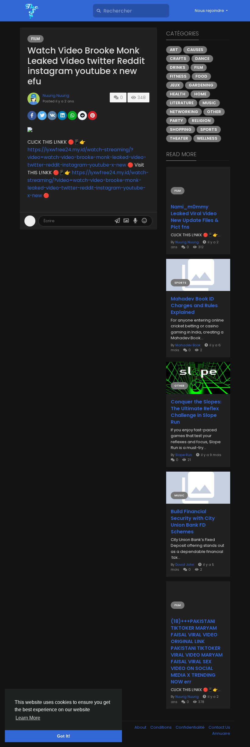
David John (184, 564)
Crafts (178, 58)
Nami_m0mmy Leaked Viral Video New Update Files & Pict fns (195, 217)
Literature (182, 103)
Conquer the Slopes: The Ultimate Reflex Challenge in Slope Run (196, 412)
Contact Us (219, 727)
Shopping (180, 129)
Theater (179, 138)
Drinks (177, 67)
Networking (184, 112)
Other (214, 112)
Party (176, 120)
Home (200, 94)
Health (177, 94)
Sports (208, 129)
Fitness (178, 76)
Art (174, 50)
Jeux (175, 85)
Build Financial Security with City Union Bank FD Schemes (193, 521)
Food (201, 76)
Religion (201, 120)
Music (209, 103)
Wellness (207, 138)
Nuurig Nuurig (56, 95)
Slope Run (183, 454)
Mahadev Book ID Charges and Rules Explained (194, 306)
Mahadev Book (188, 345)
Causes (195, 50)
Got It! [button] (63, 736)
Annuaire (221, 733)
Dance (202, 58)
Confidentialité (190, 727)
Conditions (161, 727)
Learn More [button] (28, 717)
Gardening (201, 85)
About (140, 727)
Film (35, 39)
